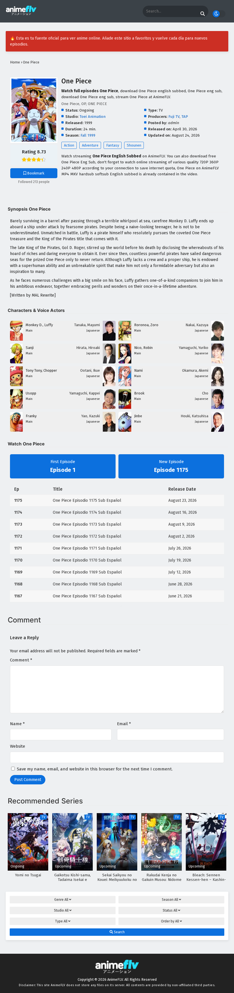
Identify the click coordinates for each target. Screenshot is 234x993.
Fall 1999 (87, 135)
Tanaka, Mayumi (87, 325)
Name (17, 723)
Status (170, 910)
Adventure (90, 145)
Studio (61, 910)
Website (17, 746)
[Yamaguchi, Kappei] (109, 407)
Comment (21, 660)
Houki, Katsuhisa (194, 416)
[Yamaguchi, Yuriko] (217, 362)
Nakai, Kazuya (196, 325)
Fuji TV (173, 116)
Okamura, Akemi (195, 370)
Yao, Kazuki (90, 416)
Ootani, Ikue (90, 370)
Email (124, 723)
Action (69, 145)
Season (170, 900)
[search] (202, 14)
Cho (205, 393)
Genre (61, 900)
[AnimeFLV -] (21, 14)
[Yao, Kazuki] (109, 430)
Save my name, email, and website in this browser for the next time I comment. (95, 769)
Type (61, 921)
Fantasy (112, 145)
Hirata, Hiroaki (88, 348)
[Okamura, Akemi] (217, 385)
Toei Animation (93, 116)
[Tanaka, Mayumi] (109, 339)
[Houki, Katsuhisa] (217, 430)
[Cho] (217, 407)
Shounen (134, 145)
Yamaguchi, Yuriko (193, 348)
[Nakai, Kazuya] (217, 339)
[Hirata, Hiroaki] (109, 362)
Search (119, 932)
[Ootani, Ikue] (109, 385)
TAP (184, 116)
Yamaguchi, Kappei (84, 393)
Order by (170, 921)
